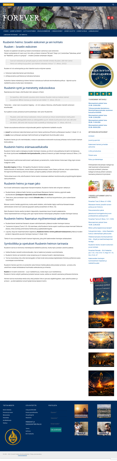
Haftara (28, 431)
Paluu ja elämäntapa (95, 159)
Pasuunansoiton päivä (96, 210)
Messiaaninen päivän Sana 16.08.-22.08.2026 (97, 116)
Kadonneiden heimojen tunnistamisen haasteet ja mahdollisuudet (97, 260)
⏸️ (97, 94)
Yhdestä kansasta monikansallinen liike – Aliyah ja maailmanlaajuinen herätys (100, 239)
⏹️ (109, 94)
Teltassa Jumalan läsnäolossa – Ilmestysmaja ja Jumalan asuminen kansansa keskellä (100, 110)
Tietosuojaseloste (22, 455)
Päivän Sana (8, 4)
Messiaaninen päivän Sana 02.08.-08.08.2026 (97, 126)
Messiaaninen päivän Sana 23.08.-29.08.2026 (97, 104)
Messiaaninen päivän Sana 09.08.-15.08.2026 (97, 121)
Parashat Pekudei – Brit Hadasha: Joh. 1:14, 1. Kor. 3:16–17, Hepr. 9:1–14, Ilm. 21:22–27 (101, 252)
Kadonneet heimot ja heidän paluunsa (98, 145)
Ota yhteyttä (30, 415)
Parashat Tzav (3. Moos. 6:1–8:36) (99, 201)
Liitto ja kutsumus (94, 151)
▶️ (91, 94)
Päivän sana (92, 155)
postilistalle (32, 410)
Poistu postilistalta (32, 412)
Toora (27, 428)
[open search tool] (113, 4)
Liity (27, 410)
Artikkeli (91, 136)
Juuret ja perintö (94, 140)
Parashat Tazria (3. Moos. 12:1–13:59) (101, 219)
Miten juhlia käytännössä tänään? (100, 228)
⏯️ (103, 94)
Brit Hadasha (30, 434)
